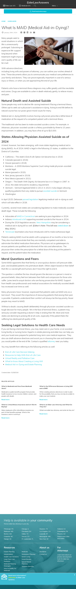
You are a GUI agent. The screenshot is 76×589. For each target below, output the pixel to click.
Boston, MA (8, 534)
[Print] (31, 32)
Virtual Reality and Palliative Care (19, 358)
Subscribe (12, 577)
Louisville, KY (43, 534)
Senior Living (26, 557)
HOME (3, 21)
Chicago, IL (25, 529)
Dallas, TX (25, 534)
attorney (51, 341)
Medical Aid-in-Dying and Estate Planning (23, 364)
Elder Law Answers (38, 2)
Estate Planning (9, 552)
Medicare (25, 552)
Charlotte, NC (8, 536)
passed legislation (30, 199)
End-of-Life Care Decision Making (19, 352)
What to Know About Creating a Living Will (24, 361)
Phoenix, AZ (61, 534)
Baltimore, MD (8, 531)
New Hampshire (44, 222)
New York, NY (43, 539)
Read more (5, 399)
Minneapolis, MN (44, 536)
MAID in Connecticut (26, 216)
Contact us (43, 554)
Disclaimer (42, 552)
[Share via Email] (34, 32)
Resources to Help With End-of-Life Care (23, 355)
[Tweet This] (24, 33)
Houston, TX (43, 529)
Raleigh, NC (8, 539)
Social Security (26, 559)
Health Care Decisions (11, 557)
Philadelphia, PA (62, 531)
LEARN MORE (12, 21)
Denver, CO (25, 536)
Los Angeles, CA (45, 531)
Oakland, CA (61, 529)
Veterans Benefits (28, 566)
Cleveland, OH (26, 531)
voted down (63, 225)
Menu (54, 6)
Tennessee (9, 232)
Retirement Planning (28, 554)
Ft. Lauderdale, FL (27, 539)
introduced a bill (19, 219)
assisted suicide (50, 191)
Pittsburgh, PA (8, 529)
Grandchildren (8, 554)
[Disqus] (38, 442)
